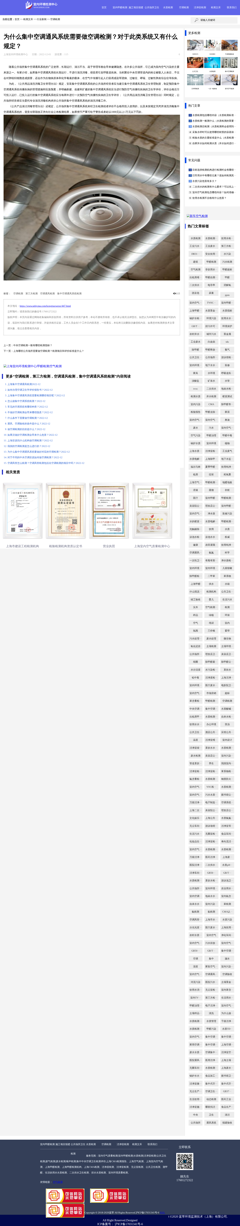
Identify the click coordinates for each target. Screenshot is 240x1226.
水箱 (227, 584)
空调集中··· (211, 1052)
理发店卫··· (211, 654)
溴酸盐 (195, 381)
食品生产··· (227, 1107)
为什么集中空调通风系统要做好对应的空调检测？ (39, 452)
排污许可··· (211, 326)
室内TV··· (195, 997)
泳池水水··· (211, 537)
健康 (195, 545)
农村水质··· (196, 935)
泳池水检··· (196, 537)
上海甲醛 (195, 584)
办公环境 (211, 724)
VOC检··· (211, 787)
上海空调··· (227, 1044)
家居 (227, 412)
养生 (211, 763)
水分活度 (195, 669)
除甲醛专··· (227, 404)
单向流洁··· (227, 841)
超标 (227, 693)
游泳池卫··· (227, 880)
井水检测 (211, 396)
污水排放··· (211, 943)
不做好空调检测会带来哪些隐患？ (30, 412)
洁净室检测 (200, 7)
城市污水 (211, 334)
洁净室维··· (211, 740)
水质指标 (227, 310)
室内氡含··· (227, 896)
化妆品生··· (196, 841)
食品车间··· (227, 834)
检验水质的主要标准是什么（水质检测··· (214, 137)
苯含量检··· (196, 701)
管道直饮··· (196, 763)
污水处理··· (196, 638)
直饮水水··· (211, 748)
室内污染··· (227, 755)
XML (162, 1212)
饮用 (211, 529)
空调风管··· (196, 919)
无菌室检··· (211, 834)
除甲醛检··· (196, 576)
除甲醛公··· (227, 662)
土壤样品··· (196, 1013)
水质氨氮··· (227, 818)
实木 (195, 607)
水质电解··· (196, 459)
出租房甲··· (196, 716)
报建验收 (227, 1122)
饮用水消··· (196, 990)
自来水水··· (196, 904)
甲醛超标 (227, 269)
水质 (227, 529)
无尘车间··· (196, 826)
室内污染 (195, 404)
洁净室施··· (196, 1107)
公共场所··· (211, 357)
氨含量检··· (196, 779)
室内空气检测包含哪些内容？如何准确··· (214, 192)
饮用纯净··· (227, 467)
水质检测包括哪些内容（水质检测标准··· (214, 115)
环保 (227, 615)
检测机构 (211, 591)
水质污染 (227, 919)
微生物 (227, 638)
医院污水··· (211, 982)
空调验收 (227, 974)
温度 (195, 740)
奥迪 (227, 420)
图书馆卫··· (227, 1076)
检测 (227, 607)
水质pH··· (227, 865)
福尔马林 (195, 467)
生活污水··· (196, 834)
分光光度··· (196, 927)
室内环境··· (196, 365)
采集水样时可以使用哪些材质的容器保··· (214, 132)
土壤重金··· (227, 982)
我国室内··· (227, 763)
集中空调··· (211, 709)
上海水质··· (196, 451)
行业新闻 (41, 19)
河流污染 (195, 982)
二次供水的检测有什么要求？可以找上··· (214, 186)
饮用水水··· (227, 318)
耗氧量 (227, 474)
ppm (227, 295)
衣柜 (227, 490)
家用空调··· (196, 1044)
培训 (211, 623)
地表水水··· (211, 896)
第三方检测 (32, 293)
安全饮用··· (211, 254)
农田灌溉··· (211, 545)
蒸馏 (211, 490)
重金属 (227, 334)
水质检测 (168, 7)
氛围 (195, 630)
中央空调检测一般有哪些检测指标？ (32, 345)
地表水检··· (227, 388)
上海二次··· (196, 810)
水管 (227, 381)
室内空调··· (196, 896)
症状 (211, 474)
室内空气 (211, 935)
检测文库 (216, 7)
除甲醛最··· (211, 662)
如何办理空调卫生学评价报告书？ (30, 390)
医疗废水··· (211, 685)
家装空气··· (211, 966)
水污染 (227, 254)
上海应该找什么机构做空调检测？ (30, 440)
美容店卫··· (227, 654)
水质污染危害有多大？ (204, 181)
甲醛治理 (211, 435)
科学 (227, 552)
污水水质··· (211, 794)
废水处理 (211, 638)
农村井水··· (196, 334)
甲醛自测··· (211, 277)
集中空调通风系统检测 (69, 293)
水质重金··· (211, 310)
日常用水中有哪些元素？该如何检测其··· (214, 175)
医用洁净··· (211, 1060)
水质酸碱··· (227, 709)
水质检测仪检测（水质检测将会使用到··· (214, 126)
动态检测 (211, 1099)
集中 (211, 958)
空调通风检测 (47, 293)
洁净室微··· (196, 1083)
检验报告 (195, 412)
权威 (227, 537)
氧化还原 (195, 646)
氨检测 (195, 911)
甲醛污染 (211, 1029)
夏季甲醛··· (211, 467)
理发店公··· (211, 506)
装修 (227, 365)
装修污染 (227, 513)
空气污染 (195, 435)
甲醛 (227, 277)
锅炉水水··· (196, 1076)
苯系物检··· (227, 771)
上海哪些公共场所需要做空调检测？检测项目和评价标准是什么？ (48, 351)
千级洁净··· (227, 1021)
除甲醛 (195, 349)
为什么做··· (227, 1013)
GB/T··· (196, 326)
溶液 (195, 490)
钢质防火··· (227, 779)
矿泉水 (211, 381)
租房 (195, 474)
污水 (211, 428)
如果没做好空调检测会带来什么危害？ (33, 435)
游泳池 (195, 293)
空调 (195, 958)
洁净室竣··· (196, 748)
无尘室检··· (211, 990)
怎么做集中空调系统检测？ (26, 401)
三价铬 (211, 630)
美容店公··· (211, 755)
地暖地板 (227, 482)
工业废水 (195, 342)
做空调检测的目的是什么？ (26, 429)
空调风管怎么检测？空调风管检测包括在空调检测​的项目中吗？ (46, 463)
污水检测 (227, 262)
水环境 (211, 373)
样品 (195, 615)
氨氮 (211, 552)
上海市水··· (211, 919)
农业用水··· (227, 888)
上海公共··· (211, 818)
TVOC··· (211, 302)
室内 (227, 623)
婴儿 (211, 599)
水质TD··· (227, 1029)
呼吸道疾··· (227, 373)
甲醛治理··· (196, 1005)
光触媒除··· (196, 529)
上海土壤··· (227, 1060)
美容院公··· (196, 506)
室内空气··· (196, 302)
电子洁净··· (211, 1005)
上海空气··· (196, 482)
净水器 (211, 513)
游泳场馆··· (211, 826)
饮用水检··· (227, 238)
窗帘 (227, 630)
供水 (211, 584)
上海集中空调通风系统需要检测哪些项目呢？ (36, 395)
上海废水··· (227, 1068)
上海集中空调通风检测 (24, 384)
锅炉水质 (195, 443)
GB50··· (211, 873)
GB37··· (227, 1091)
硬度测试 (227, 396)
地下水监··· (227, 459)
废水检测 (195, 755)
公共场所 (195, 1122)
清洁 (227, 1115)
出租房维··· (196, 277)
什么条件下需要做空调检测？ (28, 418)
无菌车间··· (196, 1068)
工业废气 (227, 451)
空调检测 (184, 7)
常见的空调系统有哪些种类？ (28, 406)
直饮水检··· (211, 880)
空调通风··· (196, 552)
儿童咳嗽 (227, 568)
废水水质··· (196, 1052)
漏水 (227, 958)
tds (227, 342)
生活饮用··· (196, 1099)
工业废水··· (211, 246)
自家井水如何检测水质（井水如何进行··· (214, 143)
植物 (227, 443)
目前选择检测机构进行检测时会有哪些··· (214, 170)
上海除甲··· (211, 459)
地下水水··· (211, 365)
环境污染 (211, 318)
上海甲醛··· (196, 310)
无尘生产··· (196, 1091)
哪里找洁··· (211, 1107)
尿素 (211, 293)
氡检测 (211, 911)
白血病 (211, 342)
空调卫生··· (211, 1091)
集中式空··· (211, 1083)
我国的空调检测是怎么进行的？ (29, 446)
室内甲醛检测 (120, 7)
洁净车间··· (196, 873)
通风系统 (211, 1122)
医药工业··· (227, 1099)
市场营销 (211, 693)
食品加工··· (211, 1076)
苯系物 (227, 576)
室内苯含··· (227, 990)
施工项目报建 (136, 7)
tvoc (195, 388)
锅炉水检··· (196, 318)
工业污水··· (196, 246)
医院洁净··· (196, 865)
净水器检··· (227, 560)
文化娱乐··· (196, 818)
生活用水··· (227, 997)
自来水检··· (227, 716)
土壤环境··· (227, 646)
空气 (195, 623)
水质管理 (211, 1021)
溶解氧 (227, 285)
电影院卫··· (227, 685)
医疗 (195, 498)
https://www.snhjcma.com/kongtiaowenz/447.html (45, 306)
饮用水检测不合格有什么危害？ (209, 198)
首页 (104, 7)
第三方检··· (227, 246)
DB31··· (195, 254)
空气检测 (195, 269)
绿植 (211, 615)
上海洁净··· (227, 677)
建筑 (195, 262)
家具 (195, 373)
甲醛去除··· (211, 412)
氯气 (227, 349)
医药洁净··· (211, 857)
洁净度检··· (211, 677)
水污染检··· (211, 669)
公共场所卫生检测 (78, 1149)
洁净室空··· (227, 1052)
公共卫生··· (196, 357)
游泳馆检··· (227, 357)
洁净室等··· (227, 826)
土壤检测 (211, 646)
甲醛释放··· (211, 349)
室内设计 (227, 740)
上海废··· (227, 857)
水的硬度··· (196, 521)
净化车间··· (227, 935)
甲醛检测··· (211, 482)
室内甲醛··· (227, 302)
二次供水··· (196, 285)
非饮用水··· (211, 269)
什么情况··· (196, 591)
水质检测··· (211, 238)
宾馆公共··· (227, 732)
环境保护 (227, 326)
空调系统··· (227, 802)
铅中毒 (195, 677)
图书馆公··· (227, 794)
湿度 (195, 966)
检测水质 (195, 396)
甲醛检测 (211, 262)
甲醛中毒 (227, 435)
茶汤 (227, 724)
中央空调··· (196, 709)
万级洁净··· (196, 802)
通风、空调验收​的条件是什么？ (29, 423)
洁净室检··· (211, 451)
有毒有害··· (211, 560)
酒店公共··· (211, 732)
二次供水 (211, 388)
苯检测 (227, 904)
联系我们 (232, 7)
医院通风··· (196, 1060)
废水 (195, 428)
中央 (195, 1115)
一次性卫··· (196, 560)
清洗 (211, 1013)
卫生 (211, 1115)
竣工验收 (195, 599)
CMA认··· (227, 911)
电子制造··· (211, 802)
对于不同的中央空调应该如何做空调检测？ (35, 457)
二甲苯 (211, 576)
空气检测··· (211, 607)
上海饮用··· (227, 927)
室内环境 (211, 443)
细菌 (195, 662)
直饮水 (227, 669)
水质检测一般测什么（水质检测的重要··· (214, 121)
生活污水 (227, 599)
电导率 (211, 285)
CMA (211, 404)
